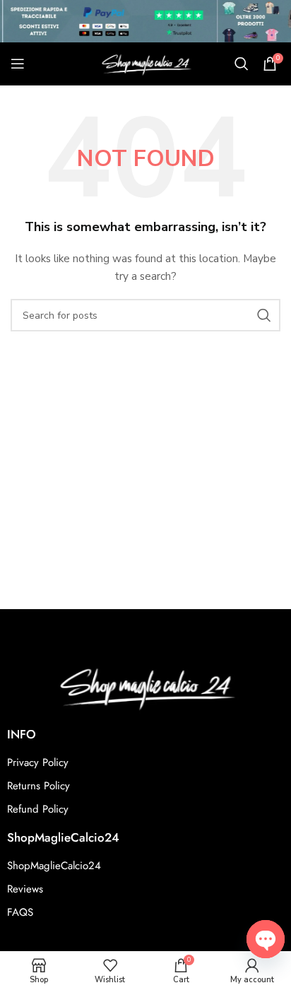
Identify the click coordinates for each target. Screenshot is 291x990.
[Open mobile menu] (18, 63)
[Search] (241, 63)
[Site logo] (145, 62)
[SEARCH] (264, 315)
